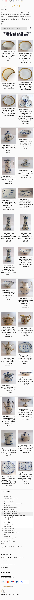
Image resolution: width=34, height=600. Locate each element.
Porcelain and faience (11, 513)
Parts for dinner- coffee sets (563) (15, 515)
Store (2, 23)
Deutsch (18, 1)
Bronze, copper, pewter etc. (11, 14)
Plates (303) (7, 521)
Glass (20, 14)
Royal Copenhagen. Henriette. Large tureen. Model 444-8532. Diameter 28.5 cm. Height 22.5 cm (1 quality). (8, 331)
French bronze (22, 13)
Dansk (3, 1)
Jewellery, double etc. (10, 532)
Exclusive (3, 13)
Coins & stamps (21, 16)
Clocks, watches (22, 20)
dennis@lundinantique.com (8, 564)
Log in (3, 25)
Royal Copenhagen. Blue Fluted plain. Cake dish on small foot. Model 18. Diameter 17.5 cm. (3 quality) (25, 143)
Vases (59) (7, 519)
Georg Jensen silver (12, 13)
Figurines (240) (8, 517)
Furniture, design (12, 16)
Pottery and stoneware (10, 507)
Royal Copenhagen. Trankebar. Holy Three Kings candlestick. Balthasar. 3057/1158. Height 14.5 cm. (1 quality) (8, 269)
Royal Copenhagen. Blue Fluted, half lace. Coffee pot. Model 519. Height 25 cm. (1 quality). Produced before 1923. (8, 420)
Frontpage (4, 9)
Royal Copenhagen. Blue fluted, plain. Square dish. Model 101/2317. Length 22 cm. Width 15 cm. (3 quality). (8, 204)
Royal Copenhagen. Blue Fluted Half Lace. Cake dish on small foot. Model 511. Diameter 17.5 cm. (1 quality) (8, 294)
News (2, 21)
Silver (9, 20)
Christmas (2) (8, 526)
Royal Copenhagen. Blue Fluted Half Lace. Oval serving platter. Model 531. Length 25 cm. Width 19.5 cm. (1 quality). (25, 358)
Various (29, 20)
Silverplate (14, 20)
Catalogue (4, 11)
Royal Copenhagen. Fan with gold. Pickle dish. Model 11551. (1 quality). (8, 85)
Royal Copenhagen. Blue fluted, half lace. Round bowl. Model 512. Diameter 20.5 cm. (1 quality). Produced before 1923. (25, 261)
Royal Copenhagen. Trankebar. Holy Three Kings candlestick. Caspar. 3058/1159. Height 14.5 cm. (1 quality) (25, 236)
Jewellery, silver (21, 18)
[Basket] (30, 28)
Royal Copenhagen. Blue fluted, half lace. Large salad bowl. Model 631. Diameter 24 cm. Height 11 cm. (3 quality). (25, 203)
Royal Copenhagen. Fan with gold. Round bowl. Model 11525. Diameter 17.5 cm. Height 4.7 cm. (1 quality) (8, 55)
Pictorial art (7, 502)
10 (19, 547)
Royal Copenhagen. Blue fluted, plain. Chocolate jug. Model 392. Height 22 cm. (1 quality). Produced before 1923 (25, 302)
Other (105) (7, 523)
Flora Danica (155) (9, 525)
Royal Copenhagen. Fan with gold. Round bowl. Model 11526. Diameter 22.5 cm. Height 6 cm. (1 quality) (25, 57)
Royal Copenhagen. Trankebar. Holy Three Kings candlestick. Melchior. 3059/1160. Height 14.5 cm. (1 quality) (8, 236)
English (11, 1)
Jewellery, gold (12, 18)
